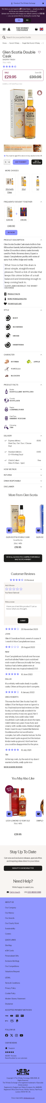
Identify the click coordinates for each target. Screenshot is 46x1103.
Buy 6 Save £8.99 (37, 162)
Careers (8, 934)
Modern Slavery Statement (15, 998)
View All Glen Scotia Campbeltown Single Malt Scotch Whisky (23, 558)
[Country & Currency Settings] (41, 29)
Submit (23, 621)
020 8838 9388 (34, 892)
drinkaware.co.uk (29, 1098)
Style (6, 310)
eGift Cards (9, 950)
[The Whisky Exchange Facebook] (6, 1035)
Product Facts (11, 385)
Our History (9, 913)
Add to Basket (21, 162)
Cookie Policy (10, 993)
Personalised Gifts (12, 956)
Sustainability (10, 928)
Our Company (10, 908)
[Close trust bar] (43, 3)
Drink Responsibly (12, 481)
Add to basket (9, 530)
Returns (8, 475)
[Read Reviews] (16, 66)
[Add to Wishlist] (39, 52)
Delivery (8, 436)
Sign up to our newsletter (23, 868)
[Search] (4, 37)
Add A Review (9, 585)
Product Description (14, 240)
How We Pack (10, 469)
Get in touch (15, 892)
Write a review (9, 602)
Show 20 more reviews (13, 767)
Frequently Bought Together (18, 202)
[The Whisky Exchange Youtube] (21, 1035)
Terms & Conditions (12, 983)
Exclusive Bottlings (12, 961)
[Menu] (4, 29)
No (27, 20)
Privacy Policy (10, 988)
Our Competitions (12, 966)
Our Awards (9, 918)
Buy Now (11, 232)
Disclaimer (9, 486)
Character (9, 355)
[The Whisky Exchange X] (11, 1035)
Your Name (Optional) (12, 593)
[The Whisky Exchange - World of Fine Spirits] (22, 29)
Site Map (8, 945)
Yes (19, 20)
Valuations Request (12, 971)
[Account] (8, 29)
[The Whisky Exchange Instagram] (16, 1035)
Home (5, 43)
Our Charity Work (12, 923)
